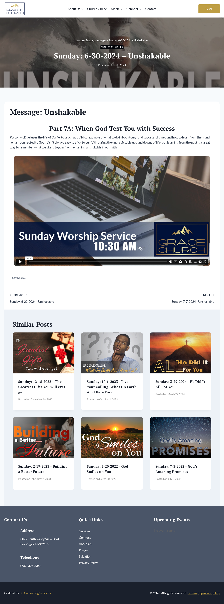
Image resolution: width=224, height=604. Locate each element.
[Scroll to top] (215, 593)
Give (209, 9)
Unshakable (19, 277)
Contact (150, 9)
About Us (85, 544)
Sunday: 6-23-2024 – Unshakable (32, 298)
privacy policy (210, 593)
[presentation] (43, 353)
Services (84, 531)
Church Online (97, 9)
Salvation (85, 556)
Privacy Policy (88, 563)
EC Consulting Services (35, 593)
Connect (85, 537)
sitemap (193, 593)
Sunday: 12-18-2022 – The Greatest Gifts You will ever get (41, 386)
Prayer (83, 550)
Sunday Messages (112, 47)
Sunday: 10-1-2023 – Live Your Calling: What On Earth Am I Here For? (112, 386)
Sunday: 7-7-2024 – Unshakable (193, 298)
